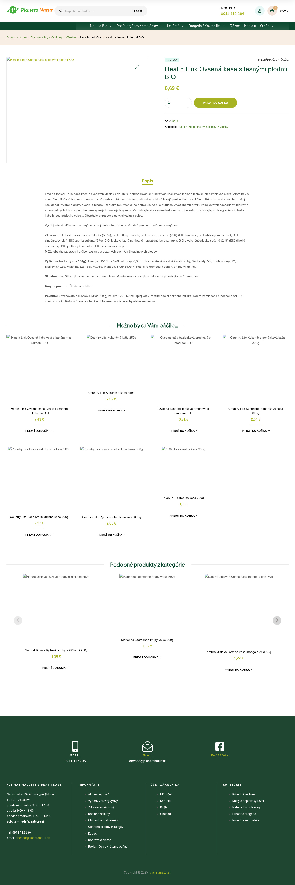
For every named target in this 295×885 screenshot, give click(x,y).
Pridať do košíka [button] (38, 430)
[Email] (147, 746)
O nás (264, 26)
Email (147, 755)
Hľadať (138, 11)
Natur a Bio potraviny (33, 37)
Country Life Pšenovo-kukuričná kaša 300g (39, 517)
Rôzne (235, 26)
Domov (11, 37)
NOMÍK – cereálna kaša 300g (183, 497)
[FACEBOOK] (220, 746)
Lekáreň (173, 26)
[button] (137, 67)
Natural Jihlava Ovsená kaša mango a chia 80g (238, 652)
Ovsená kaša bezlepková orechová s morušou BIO (184, 411)
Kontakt (250, 26)
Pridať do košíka (215, 102)
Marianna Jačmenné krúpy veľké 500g (147, 640)
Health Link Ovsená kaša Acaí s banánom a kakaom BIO (39, 411)
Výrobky (71, 37)
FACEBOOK (220, 755)
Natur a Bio (98, 26)
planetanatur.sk (160, 872)
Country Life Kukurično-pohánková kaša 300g (255, 411)
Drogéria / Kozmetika (205, 26)
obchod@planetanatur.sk (33, 838)
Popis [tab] (147, 181)
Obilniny (56, 37)
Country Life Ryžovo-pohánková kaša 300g (111, 517)
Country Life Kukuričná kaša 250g (111, 392)
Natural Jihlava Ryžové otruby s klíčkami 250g (56, 650)
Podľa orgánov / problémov (137, 26)
